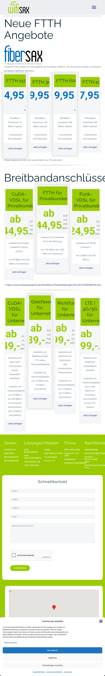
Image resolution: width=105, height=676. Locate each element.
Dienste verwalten (10, 642)
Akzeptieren (52, 650)
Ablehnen (52, 658)
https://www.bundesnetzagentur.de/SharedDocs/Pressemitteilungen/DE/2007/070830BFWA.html (53, 285)
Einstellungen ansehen (53, 665)
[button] (101, 621)
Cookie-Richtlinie (39, 672)
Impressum (68, 672)
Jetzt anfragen (15, 148)
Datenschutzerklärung (54, 672)
